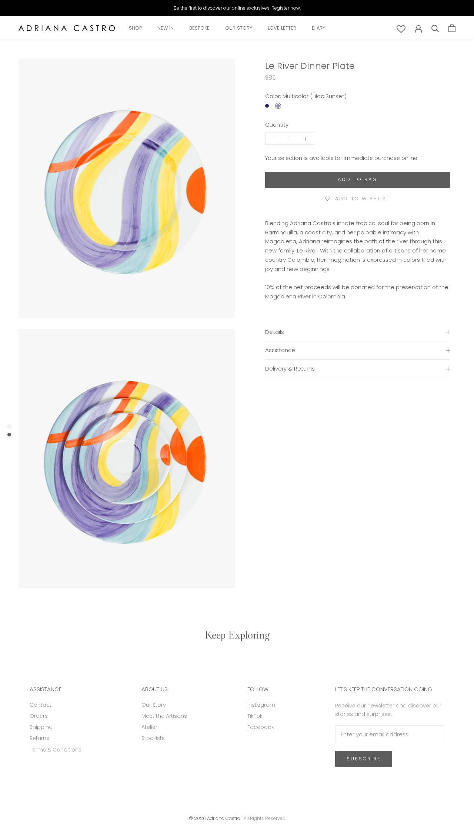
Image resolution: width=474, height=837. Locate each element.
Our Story (153, 705)
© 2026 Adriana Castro (214, 818)
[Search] (435, 28)
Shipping (41, 727)
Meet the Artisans (164, 716)
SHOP (135, 27)
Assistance (280, 350)
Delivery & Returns (290, 368)
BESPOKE (199, 27)
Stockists (153, 738)
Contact (40, 705)
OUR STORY (238, 27)
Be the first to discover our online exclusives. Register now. (237, 8)
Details (274, 332)
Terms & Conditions (55, 749)
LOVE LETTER (282, 27)
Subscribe (364, 758)
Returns (39, 738)
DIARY (318, 27)
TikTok (255, 716)
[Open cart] (451, 28)
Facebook (260, 727)
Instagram (261, 705)
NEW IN (165, 27)
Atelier (149, 727)
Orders (39, 716)
